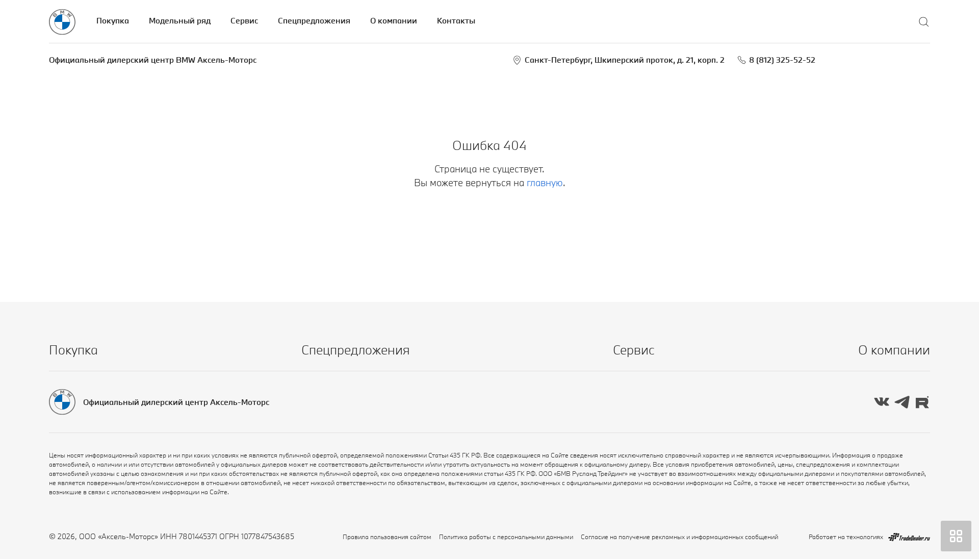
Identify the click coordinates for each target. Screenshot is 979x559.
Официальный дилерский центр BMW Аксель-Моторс (152, 60)
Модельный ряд (180, 20)
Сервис (244, 20)
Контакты (456, 20)
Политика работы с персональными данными (506, 536)
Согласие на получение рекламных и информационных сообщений (679, 536)
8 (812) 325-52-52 (782, 60)
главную (545, 182)
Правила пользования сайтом (387, 536)
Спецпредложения (314, 20)
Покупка (112, 20)
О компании (393, 20)
